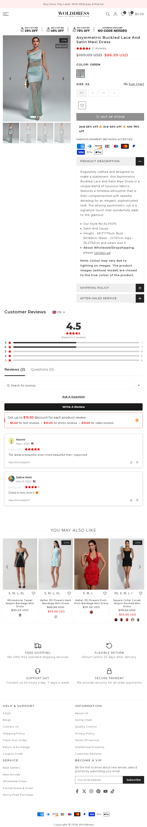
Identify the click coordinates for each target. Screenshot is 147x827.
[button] (91, 48)
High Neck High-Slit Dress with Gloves (56, 602)
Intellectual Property (90, 747)
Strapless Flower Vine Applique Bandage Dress (91, 602)
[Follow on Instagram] (91, 791)
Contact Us (11, 726)
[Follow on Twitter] (84, 791)
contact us (102, 252)
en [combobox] (59, 312)
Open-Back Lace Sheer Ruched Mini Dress (20, 602)
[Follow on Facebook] (77, 791)
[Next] (63, 78)
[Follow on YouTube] (105, 791)
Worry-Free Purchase (18, 794)
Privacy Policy (85, 733)
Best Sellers (11, 767)
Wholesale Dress (15, 781)
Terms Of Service (87, 740)
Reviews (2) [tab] (14, 370)
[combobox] (139, 385)
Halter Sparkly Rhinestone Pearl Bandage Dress (127, 603)
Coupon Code (13, 753)
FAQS (7, 713)
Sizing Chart (83, 719)
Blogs (7, 719)
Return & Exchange (16, 747)
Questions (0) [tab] (42, 370)
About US (81, 713)
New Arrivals (11, 774)
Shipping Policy (14, 733)
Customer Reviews (88, 753)
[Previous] (10, 78)
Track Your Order (15, 740)
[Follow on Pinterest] (98, 791)
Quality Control (86, 726)
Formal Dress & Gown (18, 788)
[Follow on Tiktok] (112, 791)
